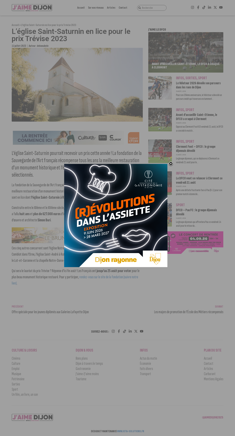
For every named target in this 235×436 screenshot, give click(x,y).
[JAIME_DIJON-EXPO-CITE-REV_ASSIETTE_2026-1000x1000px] (115, 266)
